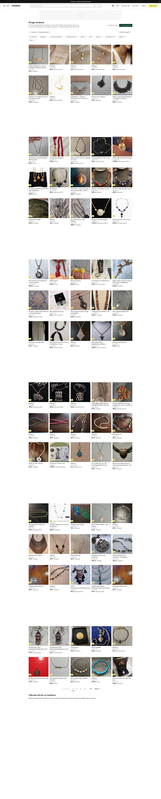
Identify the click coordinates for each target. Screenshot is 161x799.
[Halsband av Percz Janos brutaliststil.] (101, 544)
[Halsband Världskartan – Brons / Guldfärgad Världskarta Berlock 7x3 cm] (38, 54)
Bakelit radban (54, 280)
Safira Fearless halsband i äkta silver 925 (58, 679)
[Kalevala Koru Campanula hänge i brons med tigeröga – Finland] (80, 177)
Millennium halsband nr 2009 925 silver (122, 679)
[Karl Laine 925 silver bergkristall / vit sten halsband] (38, 269)
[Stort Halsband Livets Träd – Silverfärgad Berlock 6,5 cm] (101, 452)
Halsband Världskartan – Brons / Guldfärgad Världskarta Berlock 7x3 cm (37, 67)
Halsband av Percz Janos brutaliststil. (99, 556)
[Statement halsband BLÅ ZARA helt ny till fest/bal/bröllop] (38, 300)
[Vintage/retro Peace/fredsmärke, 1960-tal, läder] (38, 146)
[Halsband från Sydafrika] (38, 544)
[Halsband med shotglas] (80, 513)
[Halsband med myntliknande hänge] (38, 667)
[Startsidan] (15, 5)
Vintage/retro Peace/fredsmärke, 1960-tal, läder (38, 158)
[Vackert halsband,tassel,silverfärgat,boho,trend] (80, 575)
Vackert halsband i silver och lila (121, 219)
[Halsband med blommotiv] (122, 331)
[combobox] (63, 5)
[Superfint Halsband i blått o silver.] (122, 177)
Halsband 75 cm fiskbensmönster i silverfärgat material (38, 97)
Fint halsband (53, 188)
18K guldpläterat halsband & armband (37, 525)
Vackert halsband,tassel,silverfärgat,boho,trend (80, 587)
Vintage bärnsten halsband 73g (100, 311)
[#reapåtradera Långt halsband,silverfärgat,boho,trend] (38, 636)
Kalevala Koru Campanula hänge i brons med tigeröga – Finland (80, 189)
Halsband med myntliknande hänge (38, 678)
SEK (117, 5)
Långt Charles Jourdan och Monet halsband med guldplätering (122, 281)
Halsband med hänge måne (36, 342)
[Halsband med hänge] (38, 208)
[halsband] (38, 423)
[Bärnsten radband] (80, 269)
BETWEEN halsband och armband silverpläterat (59, 525)
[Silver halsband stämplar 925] (122, 300)
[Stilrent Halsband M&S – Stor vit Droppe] (101, 513)
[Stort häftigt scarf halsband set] (101, 269)
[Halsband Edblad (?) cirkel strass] (101, 146)
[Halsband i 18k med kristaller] (101, 208)
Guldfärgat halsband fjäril (120, 586)
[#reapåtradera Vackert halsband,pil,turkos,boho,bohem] (101, 575)
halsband (31, 434)
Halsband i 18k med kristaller (99, 219)
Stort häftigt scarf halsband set (100, 280)
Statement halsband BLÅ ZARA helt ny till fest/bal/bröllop (38, 312)
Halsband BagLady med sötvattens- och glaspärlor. (120, 556)
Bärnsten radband (76, 280)
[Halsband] (59, 54)
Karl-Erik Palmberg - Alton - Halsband (78, 220)
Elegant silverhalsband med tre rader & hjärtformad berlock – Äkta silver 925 (122, 464)
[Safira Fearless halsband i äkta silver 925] (59, 667)
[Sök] (94, 5)
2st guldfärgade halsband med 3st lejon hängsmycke (38, 189)
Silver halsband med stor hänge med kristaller (79, 312)
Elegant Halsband (75, 555)
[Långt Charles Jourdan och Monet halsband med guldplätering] (122, 269)
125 (91, 688)
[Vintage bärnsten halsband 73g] (101, 300)
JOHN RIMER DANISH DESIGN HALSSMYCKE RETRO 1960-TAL (100, 404)
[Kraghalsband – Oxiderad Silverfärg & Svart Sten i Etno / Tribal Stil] (80, 85)
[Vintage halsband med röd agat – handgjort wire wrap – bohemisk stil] (122, 392)
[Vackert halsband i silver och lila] (122, 208)
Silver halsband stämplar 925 (121, 311)
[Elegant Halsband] (80, 544)
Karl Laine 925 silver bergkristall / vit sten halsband (38, 281)
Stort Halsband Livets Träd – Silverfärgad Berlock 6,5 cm (100, 464)
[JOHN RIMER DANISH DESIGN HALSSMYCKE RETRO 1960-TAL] (101, 392)
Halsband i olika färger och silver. (101, 188)
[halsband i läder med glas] (38, 452)
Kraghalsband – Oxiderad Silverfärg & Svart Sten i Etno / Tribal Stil (79, 97)
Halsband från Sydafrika (35, 555)
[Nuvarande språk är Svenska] (113, 5)
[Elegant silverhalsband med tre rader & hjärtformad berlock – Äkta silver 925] (122, 452)
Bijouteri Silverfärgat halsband (79, 678)
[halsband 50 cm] (122, 423)
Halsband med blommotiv (120, 342)
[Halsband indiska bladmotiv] (38, 575)
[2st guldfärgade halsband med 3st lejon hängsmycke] (38, 177)
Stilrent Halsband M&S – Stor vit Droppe (101, 525)
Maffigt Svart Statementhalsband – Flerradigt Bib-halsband (122, 97)
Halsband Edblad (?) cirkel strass (101, 158)
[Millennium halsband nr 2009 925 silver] (122, 667)
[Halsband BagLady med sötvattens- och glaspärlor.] (122, 544)
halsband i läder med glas (36, 463)
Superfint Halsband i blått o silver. (122, 188)
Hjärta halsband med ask (56, 311)
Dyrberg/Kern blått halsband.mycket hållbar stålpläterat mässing (98, 343)
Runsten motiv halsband (98, 96)
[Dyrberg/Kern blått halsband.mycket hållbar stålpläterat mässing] (101, 331)
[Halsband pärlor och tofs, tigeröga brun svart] (80, 146)
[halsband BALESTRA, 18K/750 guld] (122, 146)
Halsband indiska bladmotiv (36, 586)
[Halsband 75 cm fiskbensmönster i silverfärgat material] (38, 85)
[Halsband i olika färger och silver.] (101, 177)
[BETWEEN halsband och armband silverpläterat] (59, 513)
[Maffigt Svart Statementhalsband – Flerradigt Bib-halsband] (122, 85)
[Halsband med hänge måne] (38, 331)
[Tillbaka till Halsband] (29, 32)
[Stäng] (159, 2)
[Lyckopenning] (80, 636)
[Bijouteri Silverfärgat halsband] (80, 667)
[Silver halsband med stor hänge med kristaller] (80, 300)
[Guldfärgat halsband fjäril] (122, 575)
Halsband (34, 32)
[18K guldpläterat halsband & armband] (38, 513)
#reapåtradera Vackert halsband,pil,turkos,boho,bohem (101, 587)
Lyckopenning (74, 647)
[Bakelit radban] (59, 269)
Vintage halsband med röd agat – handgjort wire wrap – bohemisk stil (122, 404)
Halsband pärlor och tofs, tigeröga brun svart (80, 158)
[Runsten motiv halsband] (101, 85)
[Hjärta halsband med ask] (59, 300)
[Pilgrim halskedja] (101, 636)
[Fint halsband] (59, 177)
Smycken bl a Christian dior (57, 463)
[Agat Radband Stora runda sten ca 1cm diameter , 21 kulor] (59, 331)
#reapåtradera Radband (56, 158)
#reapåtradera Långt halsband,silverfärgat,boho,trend (38, 648)
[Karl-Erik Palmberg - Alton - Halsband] (80, 208)
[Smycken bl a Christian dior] (59, 452)
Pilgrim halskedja (96, 647)
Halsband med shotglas (77, 524)
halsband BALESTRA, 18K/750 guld (122, 158)
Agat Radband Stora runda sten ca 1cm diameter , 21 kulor (59, 343)
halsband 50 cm (117, 434)
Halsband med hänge (35, 219)
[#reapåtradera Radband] (59, 146)
